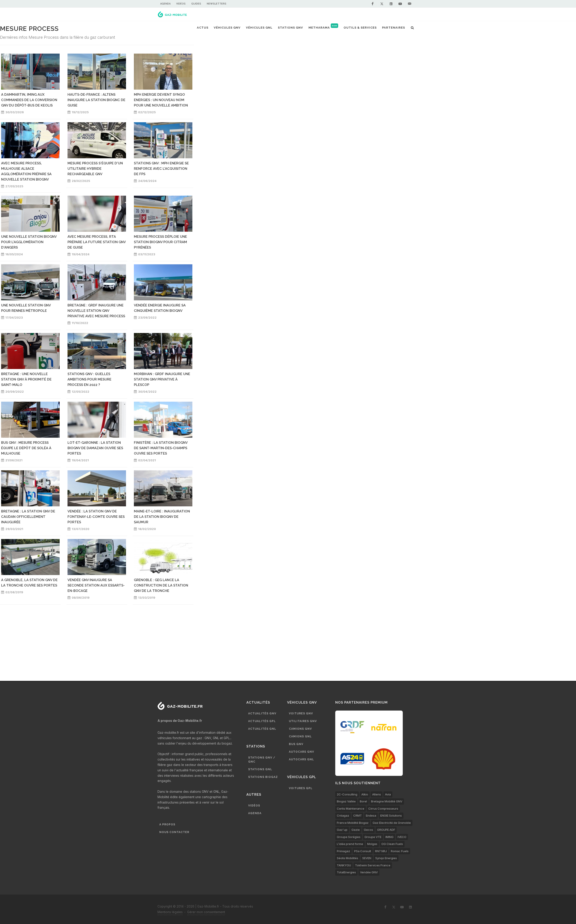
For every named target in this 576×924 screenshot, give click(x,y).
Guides (196, 3)
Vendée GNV (369, 872)
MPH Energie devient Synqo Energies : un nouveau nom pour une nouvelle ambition (161, 100)
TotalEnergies (346, 872)
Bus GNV (296, 744)
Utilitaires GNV (303, 721)
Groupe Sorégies (348, 837)
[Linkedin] (391, 4)
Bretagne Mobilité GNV (386, 801)
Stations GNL (260, 769)
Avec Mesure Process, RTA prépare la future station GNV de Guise (97, 242)
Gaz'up (342, 829)
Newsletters (216, 3)
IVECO (402, 837)
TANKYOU (344, 865)
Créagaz (343, 815)
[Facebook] (372, 4)
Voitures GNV (301, 713)
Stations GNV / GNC (261, 759)
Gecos (368, 829)
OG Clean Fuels (392, 844)
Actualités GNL (262, 728)
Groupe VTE (372, 837)
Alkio (364, 794)
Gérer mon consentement (206, 912)
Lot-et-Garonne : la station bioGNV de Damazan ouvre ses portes (95, 448)
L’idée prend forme (350, 844)
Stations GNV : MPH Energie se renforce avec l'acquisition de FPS (161, 168)
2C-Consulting (347, 794)
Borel (363, 801)
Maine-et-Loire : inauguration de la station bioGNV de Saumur (162, 516)
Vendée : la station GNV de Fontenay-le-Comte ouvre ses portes (96, 516)
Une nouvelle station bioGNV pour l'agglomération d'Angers (28, 242)
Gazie (355, 829)
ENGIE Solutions (391, 815)
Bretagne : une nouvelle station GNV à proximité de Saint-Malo (26, 379)
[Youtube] (400, 4)
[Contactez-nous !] (409, 4)
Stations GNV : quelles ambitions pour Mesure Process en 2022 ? (89, 379)
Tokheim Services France (372, 865)
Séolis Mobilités (347, 858)
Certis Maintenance (350, 808)
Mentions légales (170, 912)
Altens (376, 794)
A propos (167, 824)
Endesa (371, 815)
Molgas (372, 844)
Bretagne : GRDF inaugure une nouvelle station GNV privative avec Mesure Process (96, 310)
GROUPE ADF (386, 829)
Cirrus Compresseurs (383, 808)
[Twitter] (381, 4)
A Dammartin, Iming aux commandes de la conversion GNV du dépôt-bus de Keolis (29, 100)
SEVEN (366, 858)
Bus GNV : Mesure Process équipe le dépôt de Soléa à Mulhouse (26, 448)
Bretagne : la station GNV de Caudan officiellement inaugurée (28, 516)
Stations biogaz (263, 777)
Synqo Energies (386, 858)
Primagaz (343, 851)
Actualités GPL (262, 721)
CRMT (357, 815)
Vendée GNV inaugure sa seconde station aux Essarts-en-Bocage (96, 585)
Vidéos (181, 3)
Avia (388, 794)
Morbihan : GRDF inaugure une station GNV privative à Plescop (162, 379)
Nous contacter (174, 832)
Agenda (165, 3)
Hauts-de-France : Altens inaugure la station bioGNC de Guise (96, 100)
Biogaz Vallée (346, 801)
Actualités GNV (262, 713)
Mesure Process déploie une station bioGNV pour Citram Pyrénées (160, 242)
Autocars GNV (301, 751)
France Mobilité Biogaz (353, 822)
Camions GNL (300, 736)
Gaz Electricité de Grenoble (392, 822)
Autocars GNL (301, 759)
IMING (389, 837)
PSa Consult (362, 851)
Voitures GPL (301, 788)
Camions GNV (300, 728)
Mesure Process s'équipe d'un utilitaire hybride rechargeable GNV (95, 168)
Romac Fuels (400, 851)
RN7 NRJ (381, 851)
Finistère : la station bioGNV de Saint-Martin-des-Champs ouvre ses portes (160, 448)
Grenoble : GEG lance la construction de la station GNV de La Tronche (161, 585)
